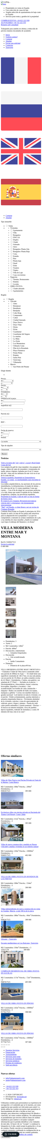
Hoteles (16, 282)
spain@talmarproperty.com (15, 1080)
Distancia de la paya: (8, 398)
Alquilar (9, 41)
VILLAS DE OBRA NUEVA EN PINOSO (17, 1003)
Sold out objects (11, 1065)
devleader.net (22, 1097)
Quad (15, 263)
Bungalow (17, 235)
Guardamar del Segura (21, 334)
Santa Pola (17, 358)
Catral (15, 318)
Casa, (15, 254)
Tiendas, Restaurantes (21, 279)
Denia (15, 327)
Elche (15, 329)
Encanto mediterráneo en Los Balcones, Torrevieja (19, 943)
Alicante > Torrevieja (9, 939)
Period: (3, 437)
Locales (16, 284)
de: (2, 381)
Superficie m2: (6, 405)
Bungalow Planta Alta (21, 249)
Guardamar (17, 332)
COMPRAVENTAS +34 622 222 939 (15, 20)
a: (1, 383)
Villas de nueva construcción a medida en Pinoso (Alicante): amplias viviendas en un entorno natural (19, 845)
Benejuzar (17, 306)
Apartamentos (18, 291)
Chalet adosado (18, 289)
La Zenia (16, 341)
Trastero (16, 268)
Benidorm (17, 308)
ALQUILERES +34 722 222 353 (13, 23)
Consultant (14, 25)
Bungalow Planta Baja (21, 251)
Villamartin (17, 362)
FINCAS (16, 237)
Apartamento (18, 230)
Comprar (9, 39)
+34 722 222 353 (12, 1088)
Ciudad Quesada (19, 320)
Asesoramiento (11, 1054)
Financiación (10, 1052)
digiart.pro (18, 1099)
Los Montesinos (19, 343)
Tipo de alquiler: (7, 446)
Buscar (4, 454)
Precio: (3, 379)
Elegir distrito (6, 371)
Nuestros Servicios (12, 1050)
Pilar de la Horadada (20, 348)
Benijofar (16, 311)
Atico (15, 247)
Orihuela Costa (18, 346)
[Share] (4, 1044)
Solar (15, 266)
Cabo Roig (17, 313)
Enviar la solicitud (7, 544)
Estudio (16, 256)
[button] (10, 1134)
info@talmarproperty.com (15, 1078)
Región (3, 295)
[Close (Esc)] (2, 1044)
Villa (15, 233)
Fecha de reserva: (7, 430)
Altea (15, 304)
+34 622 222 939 (12, 1086)
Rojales (16, 355)
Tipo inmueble (6, 222)
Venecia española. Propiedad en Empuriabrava (18, 478)
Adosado (16, 244)
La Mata (16, 339)
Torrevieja (9, 47)
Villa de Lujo (18, 273)
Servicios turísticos (12, 1061)
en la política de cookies (24, 1134)
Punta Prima (17, 353)
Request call (5, 25)
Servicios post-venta (13, 1057)
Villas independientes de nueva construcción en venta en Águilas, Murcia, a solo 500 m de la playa (20, 910)
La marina (17, 336)
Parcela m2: (5, 414)
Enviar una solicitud (13, 43)
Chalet (15, 242)
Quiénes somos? (12, 37)
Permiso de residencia (14, 1063)
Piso (14, 259)
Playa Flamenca (19, 351)
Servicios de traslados (13, 1059)
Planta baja (17, 261)
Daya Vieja (17, 325)
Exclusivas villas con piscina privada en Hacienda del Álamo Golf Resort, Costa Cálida (20, 813)
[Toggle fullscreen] (6, 1044)
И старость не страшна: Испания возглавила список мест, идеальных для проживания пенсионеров (18, 503)
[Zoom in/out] (9, 1044)
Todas (10, 226)
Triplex (15, 270)
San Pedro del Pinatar (21, 367)
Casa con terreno (19, 275)
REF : (3, 422)
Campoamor (17, 315)
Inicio (8, 35)
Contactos (9, 45)
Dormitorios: (5, 392)
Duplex (16, 240)
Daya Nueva (18, 322)
